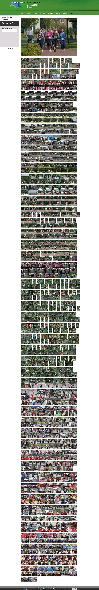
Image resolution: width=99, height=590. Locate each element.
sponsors (65, 13)
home (22, 13)
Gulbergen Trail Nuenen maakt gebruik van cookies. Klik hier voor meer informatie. (46, 589)
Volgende (74, 21)
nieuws (28, 13)
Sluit (74, 589)
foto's (71, 13)
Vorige (70, 21)
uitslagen (58, 13)
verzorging (50, 13)
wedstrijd (35, 13)
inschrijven (42, 13)
